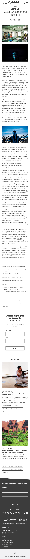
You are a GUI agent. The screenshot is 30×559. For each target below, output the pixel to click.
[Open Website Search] (24, 3)
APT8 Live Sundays (7, 229)
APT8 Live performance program (13, 211)
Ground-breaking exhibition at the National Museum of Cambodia (14, 451)
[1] (19, 121)
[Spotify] (24, 513)
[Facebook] (2, 513)
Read (3, 391)
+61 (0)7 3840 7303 (8, 544)
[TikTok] (14, 513)
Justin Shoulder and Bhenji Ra (9, 80)
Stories (15, 6)
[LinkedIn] (27, 513)
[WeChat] (19, 513)
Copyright (16, 551)
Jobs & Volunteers (4, 551)
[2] (27, 191)
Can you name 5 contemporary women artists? (13, 394)
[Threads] (8, 513)
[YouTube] (16, 513)
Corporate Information (24, 551)
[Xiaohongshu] (22, 513)
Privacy (10, 551)
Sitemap (15, 553)
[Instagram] (5, 513)
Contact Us (6, 546)
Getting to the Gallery (8, 542)
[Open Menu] (27, 3)
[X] (11, 513)
